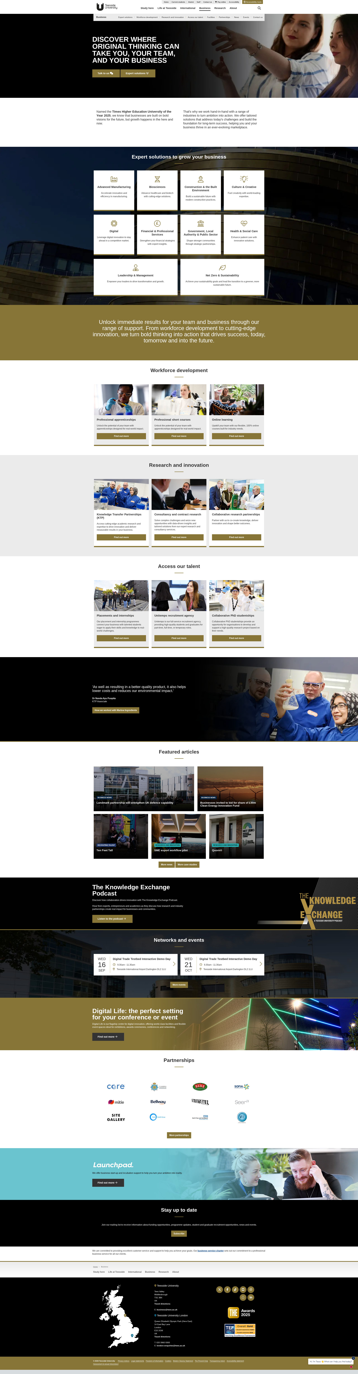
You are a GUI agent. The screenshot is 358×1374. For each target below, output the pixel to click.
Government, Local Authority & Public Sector (201, 237)
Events (246, 17)
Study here (99, 1272)
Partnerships (224, 17)
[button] (252, 2)
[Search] (259, 8)
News (236, 17)
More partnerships (179, 1135)
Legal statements (137, 1361)
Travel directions (162, 1304)
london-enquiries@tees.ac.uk (171, 1345)
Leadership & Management (135, 278)
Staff (198, 2)
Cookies (168, 1361)
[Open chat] (352, 1368)
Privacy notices (123, 1361)
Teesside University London (172, 1315)
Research (164, 1272)
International (135, 1272)
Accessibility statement (235, 1361)
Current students (178, 2)
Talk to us (104, 73)
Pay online (222, 2)
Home (166, 2)
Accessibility (234, 2)
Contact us (207, 2)
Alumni (191, 2)
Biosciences (157, 191)
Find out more (121, 436)
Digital (114, 236)
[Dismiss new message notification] (353, 1358)
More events (179, 985)
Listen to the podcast (111, 918)
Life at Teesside (116, 1272)
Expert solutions (125, 17)
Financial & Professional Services (157, 237)
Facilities (211, 17)
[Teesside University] (125, 1315)
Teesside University (106, 7)
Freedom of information (154, 1361)
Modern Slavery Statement (183, 1361)
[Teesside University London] (132, 1336)
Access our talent (195, 17)
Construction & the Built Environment (201, 193)
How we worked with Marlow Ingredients (116, 710)
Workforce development (147, 17)
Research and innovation (173, 17)
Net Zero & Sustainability (222, 280)
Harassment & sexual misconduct (105, 1364)
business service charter (211, 1251)
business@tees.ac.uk (167, 1310)
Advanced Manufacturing (114, 191)
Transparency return (217, 1361)
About (175, 1272)
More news (166, 864)
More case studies (187, 864)
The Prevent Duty (201, 1361)
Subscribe (179, 1233)
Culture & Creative (244, 191)
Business (101, 17)
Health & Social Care (244, 236)
